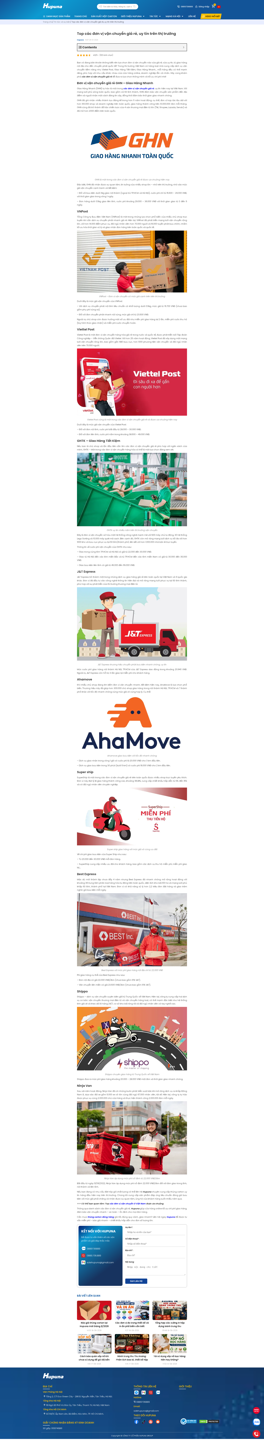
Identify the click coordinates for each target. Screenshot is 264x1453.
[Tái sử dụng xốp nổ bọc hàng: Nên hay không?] (169, 1343)
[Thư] (143, 1393)
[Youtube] (150, 1422)
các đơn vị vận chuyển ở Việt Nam (128, 1203)
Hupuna (80, 40)
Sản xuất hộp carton (104, 16)
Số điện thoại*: (132, 1238)
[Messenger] (136, 1393)
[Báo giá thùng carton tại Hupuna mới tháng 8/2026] (94, 1310)
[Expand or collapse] (183, 47)
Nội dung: (129, 1262)
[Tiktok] (143, 1422)
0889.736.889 (94, 1255)
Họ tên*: (129, 1227)
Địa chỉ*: (129, 1250)
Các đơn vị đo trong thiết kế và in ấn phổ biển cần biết (132, 1324)
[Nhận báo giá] (256, 1411)
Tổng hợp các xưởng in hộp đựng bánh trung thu (170, 1324)
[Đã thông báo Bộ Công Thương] (189, 1421)
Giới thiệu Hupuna (131, 16)
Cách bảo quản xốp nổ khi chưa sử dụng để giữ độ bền (94, 1358)
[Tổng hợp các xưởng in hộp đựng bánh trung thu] (169, 1310)
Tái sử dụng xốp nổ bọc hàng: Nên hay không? (170, 1358)
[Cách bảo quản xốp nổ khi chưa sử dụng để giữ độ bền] (94, 1343)
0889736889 (93, 1248)
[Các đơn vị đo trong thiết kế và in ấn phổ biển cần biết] (132, 1310)
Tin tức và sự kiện (62, 22)
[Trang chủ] (52, 10)
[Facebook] (136, 1422)
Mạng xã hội (173, 16)
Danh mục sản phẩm (58, 16)
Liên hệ (192, 16)
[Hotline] (150, 1393)
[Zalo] (158, 1393)
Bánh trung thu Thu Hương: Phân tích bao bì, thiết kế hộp (132, 1358)
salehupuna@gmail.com (100, 1262)
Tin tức (153, 16)
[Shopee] (158, 1422)
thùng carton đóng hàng (101, 1216)
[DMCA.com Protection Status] (209, 1421)
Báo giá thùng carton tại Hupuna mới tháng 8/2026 (94, 1324)
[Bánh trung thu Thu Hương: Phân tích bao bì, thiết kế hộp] (132, 1343)
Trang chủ (80, 16)
